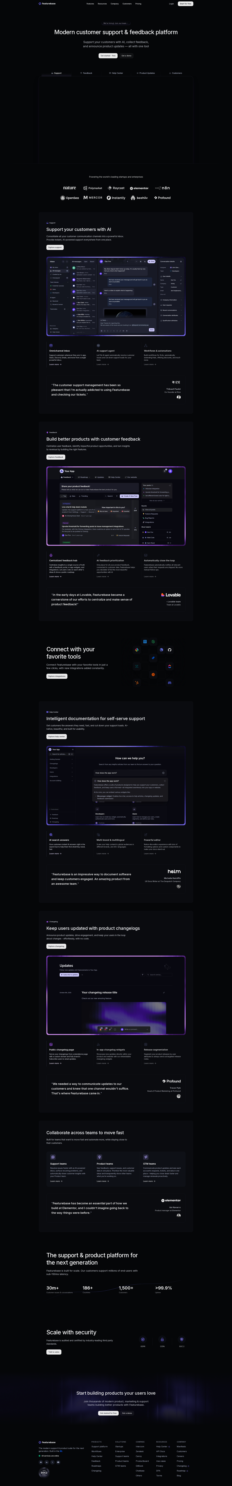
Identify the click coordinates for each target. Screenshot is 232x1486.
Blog (179, 1475)
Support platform (99, 1446)
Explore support (55, 247)
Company (115, 4)
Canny (139, 1456)
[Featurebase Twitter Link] (52, 1462)
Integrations (161, 1456)
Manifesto (181, 1446)
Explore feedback (55, 457)
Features (90, 4)
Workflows (96, 1451)
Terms (159, 1475)
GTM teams (120, 1466)
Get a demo (126, 56)
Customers (127, 4)
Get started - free (108, 56)
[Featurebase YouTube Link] (58, 1462)
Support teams (122, 1456)
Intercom (140, 1446)
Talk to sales (53, 1352)
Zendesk (140, 1451)
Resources (102, 4)
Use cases (161, 1461)
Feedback (95, 1461)
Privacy (159, 1466)
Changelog (96, 1471)
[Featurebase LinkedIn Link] (46, 1462)
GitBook (139, 1466)
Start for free (185, 4)
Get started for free (108, 1413)
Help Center (97, 1456)
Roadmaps (96, 1466)
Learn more (133, 160)
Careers (180, 1456)
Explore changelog (56, 946)
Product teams (122, 1461)
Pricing (138, 4)
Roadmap (181, 1471)
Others (139, 1475)
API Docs (160, 1451)
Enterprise (120, 1451)
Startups (119, 1446)
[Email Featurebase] (41, 1462)
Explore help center (56, 736)
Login (171, 4)
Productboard (142, 1461)
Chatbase (140, 1471)
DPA (158, 1471)
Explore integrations (56, 676)
